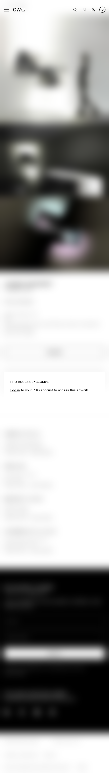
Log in (15, 390)
